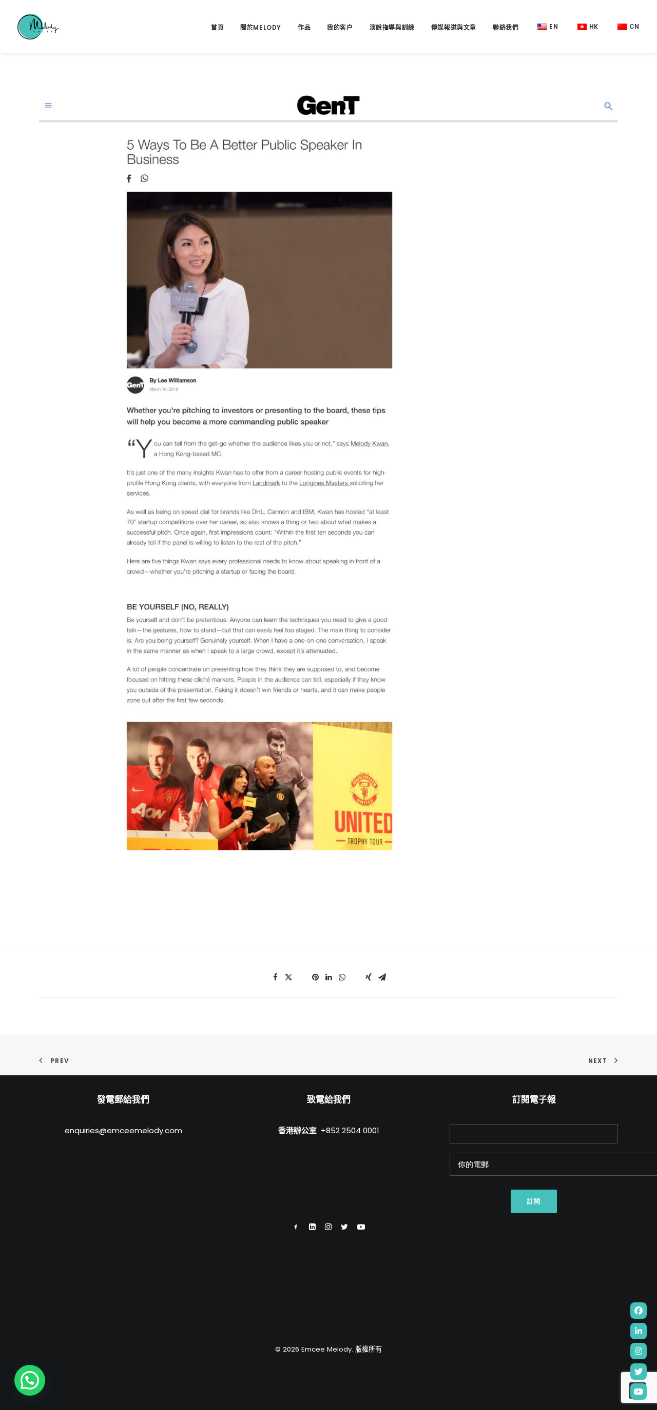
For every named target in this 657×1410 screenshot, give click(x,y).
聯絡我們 (505, 27)
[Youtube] (638, 1391)
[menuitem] (221, 27)
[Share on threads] (302, 974)
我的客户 (340, 27)
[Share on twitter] (288, 977)
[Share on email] (382, 977)
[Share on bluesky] (355, 974)
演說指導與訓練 (392, 27)
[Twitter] (638, 1371)
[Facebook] (638, 1310)
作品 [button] (304, 27)
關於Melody (260, 27)
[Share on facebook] (275, 977)
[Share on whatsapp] (342, 977)
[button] (296, 1227)
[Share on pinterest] (315, 977)
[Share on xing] (368, 977)
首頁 (217, 27)
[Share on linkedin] (328, 977)
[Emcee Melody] (38, 26)
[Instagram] (638, 1351)
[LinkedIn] (638, 1331)
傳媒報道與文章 (453, 27)
